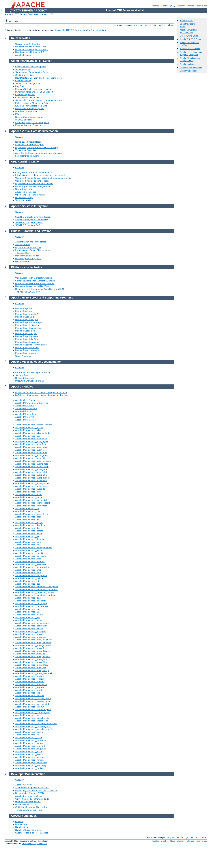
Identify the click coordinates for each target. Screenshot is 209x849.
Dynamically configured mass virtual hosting (36, 147)
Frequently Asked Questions (29, 125)
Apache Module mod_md (27, 617)
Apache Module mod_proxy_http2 (31, 665)
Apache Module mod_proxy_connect (33, 642)
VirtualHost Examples (25, 150)
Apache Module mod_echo (28, 542)
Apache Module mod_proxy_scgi (31, 667)
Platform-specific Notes (190, 48)
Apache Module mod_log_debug (31, 603)
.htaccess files (22, 253)
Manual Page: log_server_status (31, 344)
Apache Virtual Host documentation (188, 31)
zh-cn (171, 25)
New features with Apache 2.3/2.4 (31, 46)
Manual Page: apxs (24, 317)
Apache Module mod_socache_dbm (32, 718)
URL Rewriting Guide (189, 36)
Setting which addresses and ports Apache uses (38, 100)
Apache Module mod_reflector (30, 679)
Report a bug (201, 6)
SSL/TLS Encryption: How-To (29, 222)
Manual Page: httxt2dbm (27, 339)
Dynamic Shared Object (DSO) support (34, 92)
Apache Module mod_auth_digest (31, 441)
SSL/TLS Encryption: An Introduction (32, 217)
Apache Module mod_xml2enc (30, 768)
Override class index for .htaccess (31, 833)
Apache (8, 14)
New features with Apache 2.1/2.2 (31, 49)
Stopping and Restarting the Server (32, 72)
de (135, 25)
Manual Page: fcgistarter (27, 325)
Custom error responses (27, 97)
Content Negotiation (25, 94)
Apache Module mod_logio (28, 609)
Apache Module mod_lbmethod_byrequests (36, 589)
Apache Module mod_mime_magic (32, 623)
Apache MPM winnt (24, 417)
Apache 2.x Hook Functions (28, 796)
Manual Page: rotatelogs (27, 347)
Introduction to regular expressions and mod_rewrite (40, 175)
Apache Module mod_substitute (30, 740)
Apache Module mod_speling (29, 732)
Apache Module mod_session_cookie (33, 698)
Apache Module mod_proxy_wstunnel (33, 673)
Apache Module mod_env (27, 544)
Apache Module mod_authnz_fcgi (31, 464)
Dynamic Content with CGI (28, 247)
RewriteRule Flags (24, 197)
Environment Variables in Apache (31, 106)
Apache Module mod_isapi (28, 584)
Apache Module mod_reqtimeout (31, 684)
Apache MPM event (24, 405)
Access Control (22, 244)
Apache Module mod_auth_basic (31, 438)
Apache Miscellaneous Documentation (190, 59)
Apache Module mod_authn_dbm (31, 455)
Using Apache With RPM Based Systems (34, 283)
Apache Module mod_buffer (28, 494)
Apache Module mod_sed (27, 693)
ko (160, 25)
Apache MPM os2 (23, 411)
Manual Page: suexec (25, 353)
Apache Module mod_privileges (30, 631)
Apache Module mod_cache (28, 497)
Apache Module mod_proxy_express (33, 645)
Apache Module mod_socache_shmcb (33, 729)
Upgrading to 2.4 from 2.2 (27, 44)
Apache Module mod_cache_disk (31, 500)
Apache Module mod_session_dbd (32, 704)
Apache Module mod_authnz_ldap (32, 466)
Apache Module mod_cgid (28, 511)
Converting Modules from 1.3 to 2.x (32, 799)
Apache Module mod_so (27, 715)
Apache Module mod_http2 (28, 570)
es (145, 25)
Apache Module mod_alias (28, 430)
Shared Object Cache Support (29, 117)
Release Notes (186, 20)
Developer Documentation (191, 67)
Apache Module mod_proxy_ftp (30, 653)
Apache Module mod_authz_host (31, 480)
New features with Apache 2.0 (29, 52)
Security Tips (21, 375)
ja (154, 25)
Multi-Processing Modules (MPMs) (32, 103)
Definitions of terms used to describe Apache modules (41, 392)
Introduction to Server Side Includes (32, 250)
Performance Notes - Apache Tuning (32, 372)
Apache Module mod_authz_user (31, 486)
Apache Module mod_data (28, 517)
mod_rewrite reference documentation (33, 172)
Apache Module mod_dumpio (29, 539)
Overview (19, 137)
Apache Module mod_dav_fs (29, 522)
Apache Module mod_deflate (29, 530)
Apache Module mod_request (29, 687)
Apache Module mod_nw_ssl (29, 628)
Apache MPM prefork (25, 414)
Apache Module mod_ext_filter (30, 553)
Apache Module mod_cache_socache (33, 503)
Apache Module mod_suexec (29, 743)
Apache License (23, 55)
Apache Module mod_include (29, 578)
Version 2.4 (49, 14)
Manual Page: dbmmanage (28, 322)
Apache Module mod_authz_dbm (31, 475)
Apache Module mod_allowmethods (32, 433)
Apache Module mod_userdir (29, 754)
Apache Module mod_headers (30, 561)
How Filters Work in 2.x (26, 804)
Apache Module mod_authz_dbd (31, 472)
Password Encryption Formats (29, 381)
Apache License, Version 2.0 (34, 843)
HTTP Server (19, 14)
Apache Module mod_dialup (28, 533)
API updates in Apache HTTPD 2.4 (32, 787)
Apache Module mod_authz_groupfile (33, 478)
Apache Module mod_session (29, 695)
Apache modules (187, 64)
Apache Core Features (26, 400)
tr (164, 25)
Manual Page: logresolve (27, 342)
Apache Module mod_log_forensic (31, 606)
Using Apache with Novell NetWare (32, 286)
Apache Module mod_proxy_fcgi (31, 648)
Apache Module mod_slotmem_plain (33, 709)
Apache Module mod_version (29, 760)
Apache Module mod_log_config (31, 600)
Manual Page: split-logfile (27, 350)
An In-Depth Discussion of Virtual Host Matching (38, 153)
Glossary (181, 6)
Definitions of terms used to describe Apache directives (41, 395)
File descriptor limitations (27, 156)
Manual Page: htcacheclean (28, 328)
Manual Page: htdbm (25, 331)
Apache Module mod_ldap (28, 598)
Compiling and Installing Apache (30, 66)
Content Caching (23, 80)
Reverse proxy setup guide (28, 258)
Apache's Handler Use (26, 111)
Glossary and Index (188, 71)
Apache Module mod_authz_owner (32, 483)
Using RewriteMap (24, 189)
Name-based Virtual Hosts (28, 142)
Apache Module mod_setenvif (29, 707)
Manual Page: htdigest (26, 333)
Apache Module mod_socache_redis (33, 726)
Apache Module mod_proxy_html (31, 659)
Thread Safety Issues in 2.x (28, 810)
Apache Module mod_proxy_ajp (30, 637)
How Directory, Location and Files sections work (38, 78)
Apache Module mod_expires (29, 550)
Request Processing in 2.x (28, 801)
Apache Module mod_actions (29, 427)
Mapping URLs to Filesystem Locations (34, 89)
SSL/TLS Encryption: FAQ (27, 225)
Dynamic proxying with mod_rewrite (32, 186)
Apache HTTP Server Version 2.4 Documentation (82, 30)
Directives (165, 6)
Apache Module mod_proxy (28, 634)
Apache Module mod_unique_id (30, 748)
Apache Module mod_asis (27, 436)
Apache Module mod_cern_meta (31, 505)
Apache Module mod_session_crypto (33, 701)
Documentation (34, 14)
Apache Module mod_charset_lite (31, 514)
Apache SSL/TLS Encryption (192, 39)
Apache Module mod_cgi (27, 508)
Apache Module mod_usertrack (30, 757)
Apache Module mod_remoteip (30, 681)
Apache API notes (23, 784)
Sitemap (190, 6)
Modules (155, 6)
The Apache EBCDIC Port (27, 292)
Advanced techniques (25, 192)
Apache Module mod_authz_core (31, 469)
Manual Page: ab (23, 311)
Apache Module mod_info (27, 581)
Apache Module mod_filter (28, 558)
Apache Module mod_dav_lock (30, 525)
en (140, 25)
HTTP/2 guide (22, 261)
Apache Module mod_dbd (27, 528)
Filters (18, 114)
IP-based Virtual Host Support (29, 144)
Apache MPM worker (25, 420)
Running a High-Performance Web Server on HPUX (40, 289)
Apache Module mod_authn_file (30, 458)
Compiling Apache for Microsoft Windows (35, 280)
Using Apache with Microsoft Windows (33, 278)
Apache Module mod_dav (27, 519)
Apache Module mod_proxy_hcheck (32, 656)
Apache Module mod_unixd (28, 751)
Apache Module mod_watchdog (30, 765)
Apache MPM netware (26, 408)
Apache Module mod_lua (27, 612)
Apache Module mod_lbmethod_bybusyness (36, 586)
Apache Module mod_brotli (28, 491)
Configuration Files (24, 75)
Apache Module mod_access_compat (33, 424)
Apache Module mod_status (28, 737)
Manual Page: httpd (24, 308)
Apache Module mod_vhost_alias (31, 762)
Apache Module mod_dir (27, 536)
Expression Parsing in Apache (29, 108)
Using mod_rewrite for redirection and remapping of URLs (43, 178)
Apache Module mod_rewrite (29, 690)
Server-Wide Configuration (28, 83)
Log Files (19, 86)
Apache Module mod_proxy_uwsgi (32, 670)
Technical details (23, 200)
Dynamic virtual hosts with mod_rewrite (34, 183)
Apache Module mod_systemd (30, 746)
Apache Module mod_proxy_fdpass (32, 651)
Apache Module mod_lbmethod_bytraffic (34, 592)
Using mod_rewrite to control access (32, 181)
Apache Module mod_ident (28, 572)
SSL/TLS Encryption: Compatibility (31, 219)
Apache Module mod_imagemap (31, 575)
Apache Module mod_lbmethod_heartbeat (35, 595)
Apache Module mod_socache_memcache (36, 723)
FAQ (173, 6)
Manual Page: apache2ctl (27, 314)
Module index (21, 824)
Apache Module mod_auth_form (31, 444)
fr (150, 25)
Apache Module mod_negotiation (31, 625)
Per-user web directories (27, 255)
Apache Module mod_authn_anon (31, 447)
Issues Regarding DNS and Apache (32, 122)
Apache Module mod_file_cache (30, 556)
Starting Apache (23, 69)
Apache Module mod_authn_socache (33, 461)
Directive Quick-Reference (28, 830)
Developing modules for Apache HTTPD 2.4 (36, 790)
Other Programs (23, 356)
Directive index (22, 827)
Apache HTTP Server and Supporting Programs (191, 53)
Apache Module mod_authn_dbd (31, 452)
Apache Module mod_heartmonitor (32, 567)
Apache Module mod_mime (28, 620)
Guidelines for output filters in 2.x (31, 807)
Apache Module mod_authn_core (31, 450)
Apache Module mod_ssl (27, 734)
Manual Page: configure (26, 319)
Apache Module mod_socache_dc (31, 720)
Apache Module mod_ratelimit (29, 676)
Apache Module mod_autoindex (30, 489)
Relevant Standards (24, 378)
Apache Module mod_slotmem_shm (32, 712)
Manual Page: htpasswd (27, 336)
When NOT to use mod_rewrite (30, 195)
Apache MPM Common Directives (31, 403)
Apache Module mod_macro (29, 614)
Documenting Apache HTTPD (29, 793)
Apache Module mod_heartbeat (30, 564)
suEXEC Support (23, 119)
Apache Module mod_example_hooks (33, 547)
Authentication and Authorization (31, 241)
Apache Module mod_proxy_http (31, 662)
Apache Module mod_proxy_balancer (33, 639)
